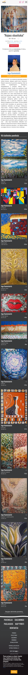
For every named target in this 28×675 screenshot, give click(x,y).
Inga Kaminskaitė (14, 73)
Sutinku (14, 672)
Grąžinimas (14, 637)
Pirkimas (14, 633)
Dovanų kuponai (14, 642)
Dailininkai (19, 619)
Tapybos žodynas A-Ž (14, 648)
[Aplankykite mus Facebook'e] (16, 651)
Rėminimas (14, 640)
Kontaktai (14, 627)
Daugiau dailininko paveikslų (14, 611)
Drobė (20, 41)
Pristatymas (14, 635)
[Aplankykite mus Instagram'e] (17, 651)
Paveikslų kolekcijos (14, 646)
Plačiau (4, 667)
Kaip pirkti (19, 623)
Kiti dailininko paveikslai (10, 135)
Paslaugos (8, 623)
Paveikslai (8, 619)
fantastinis (13, 43)
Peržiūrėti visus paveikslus (14, 76)
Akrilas (11, 41)
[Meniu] (26, 2)
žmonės (19, 43)
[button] (18, 39)
